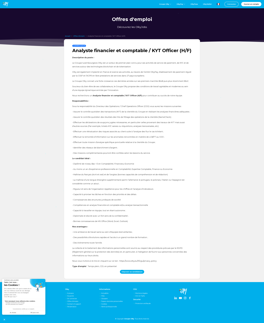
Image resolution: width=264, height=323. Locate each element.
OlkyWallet (207, 4)
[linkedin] (175, 298)
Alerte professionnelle (109, 306)
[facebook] (190, 298)
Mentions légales (141, 293)
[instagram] (185, 298)
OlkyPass (194, 4)
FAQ (102, 296)
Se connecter (72, 298)
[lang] (217, 4)
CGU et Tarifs (140, 296)
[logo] (5, 4)
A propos (70, 293)
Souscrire (70, 296)
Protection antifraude (143, 303)
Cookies (104, 304)
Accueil (67, 36)
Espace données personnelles (112, 301)
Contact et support (74, 304)
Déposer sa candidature (132, 272)
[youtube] (180, 298)
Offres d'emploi (79, 36)
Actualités (104, 293)
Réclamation (71, 306)
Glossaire (104, 298)
